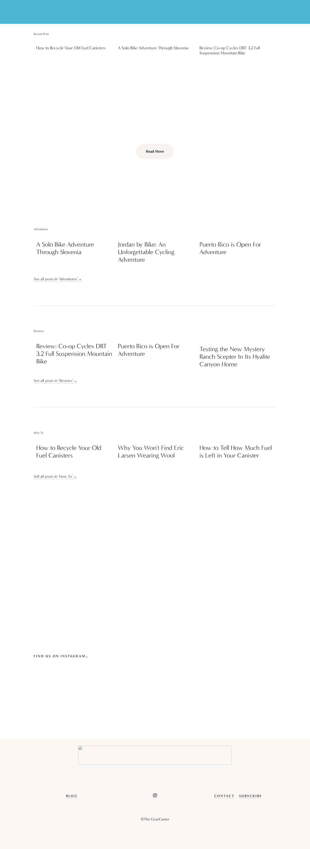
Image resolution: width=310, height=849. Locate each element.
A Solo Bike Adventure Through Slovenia (153, 47)
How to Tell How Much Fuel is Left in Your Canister (235, 451)
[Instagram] (155, 795)
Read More (155, 151)
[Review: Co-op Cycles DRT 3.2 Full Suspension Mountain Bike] (237, 40)
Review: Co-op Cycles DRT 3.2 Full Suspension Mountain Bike (229, 50)
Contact (224, 796)
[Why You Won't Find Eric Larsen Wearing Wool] (156, 439)
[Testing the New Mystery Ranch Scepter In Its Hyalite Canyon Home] (237, 339)
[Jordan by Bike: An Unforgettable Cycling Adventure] (156, 236)
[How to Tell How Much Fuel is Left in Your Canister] (237, 439)
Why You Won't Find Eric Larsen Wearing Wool (151, 451)
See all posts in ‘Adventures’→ (58, 279)
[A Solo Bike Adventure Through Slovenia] (156, 40)
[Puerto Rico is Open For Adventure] (237, 236)
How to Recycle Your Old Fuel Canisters (71, 47)
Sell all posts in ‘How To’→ (55, 476)
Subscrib (249, 796)
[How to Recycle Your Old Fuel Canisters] (74, 40)
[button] (269, 34)
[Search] (36, 12)
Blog (72, 796)
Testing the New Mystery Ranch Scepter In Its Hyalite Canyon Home (234, 356)
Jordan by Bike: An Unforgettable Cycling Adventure (146, 252)
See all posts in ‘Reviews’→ (55, 381)
